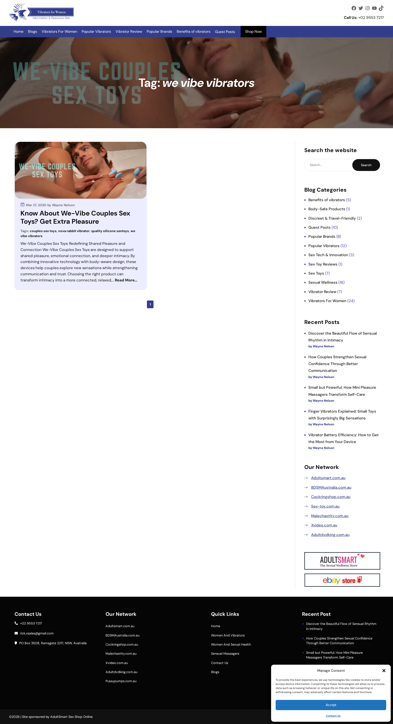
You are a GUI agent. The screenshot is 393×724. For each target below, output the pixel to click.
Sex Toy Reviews (323, 264)
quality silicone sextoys (110, 231)
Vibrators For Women (59, 31)
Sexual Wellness (323, 282)
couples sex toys (43, 231)
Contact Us (333, 716)
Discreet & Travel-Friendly (332, 218)
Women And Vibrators (228, 635)
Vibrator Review (129, 31)
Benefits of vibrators (193, 31)
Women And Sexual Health (231, 644)
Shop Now (253, 31)
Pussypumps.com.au (121, 681)
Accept (331, 705)
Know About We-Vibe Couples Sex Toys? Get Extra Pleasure (75, 217)
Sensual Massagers (225, 653)
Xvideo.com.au (324, 525)
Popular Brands (159, 31)
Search (366, 165)
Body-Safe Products (326, 208)
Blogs (32, 31)
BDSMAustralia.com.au (331, 487)
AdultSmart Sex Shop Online (71, 717)
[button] (384, 670)
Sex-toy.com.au (325, 506)
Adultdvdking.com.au (330, 534)
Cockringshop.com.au (330, 496)
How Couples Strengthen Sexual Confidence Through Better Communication (337, 363)
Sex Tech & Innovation (328, 254)
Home (18, 31)
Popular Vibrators (96, 31)
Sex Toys (316, 273)
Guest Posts (319, 227)
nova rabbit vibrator (74, 231)
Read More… (126, 280)
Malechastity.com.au (329, 515)
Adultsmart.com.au (328, 477)
